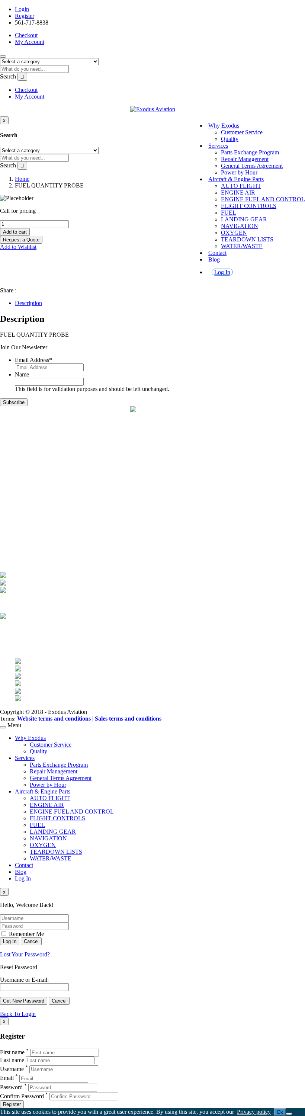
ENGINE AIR (238, 192)
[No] (289, 1114)
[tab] (160, 303)
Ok (280, 1112)
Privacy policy (254, 1112)
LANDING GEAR (244, 219)
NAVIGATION (239, 226)
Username (12, 1069)
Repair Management (245, 159)
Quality (229, 139)
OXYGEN (234, 233)
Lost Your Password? (25, 954)
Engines (24, 484)
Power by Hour (239, 172)
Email (7, 1078)
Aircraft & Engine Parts (236, 179)
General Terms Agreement (252, 166)
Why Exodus (223, 125)
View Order (29, 540)
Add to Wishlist (18, 247)
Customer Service (242, 132)
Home (22, 179)
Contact (217, 253)
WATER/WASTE (242, 246)
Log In (222, 272)
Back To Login (18, 1014)
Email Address (33, 360)
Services (218, 145)
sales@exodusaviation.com (46, 442)
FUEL (228, 212)
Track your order (34, 546)
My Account (29, 42)
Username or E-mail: (24, 979)
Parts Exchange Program (250, 152)
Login (22, 9)
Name (22, 374)
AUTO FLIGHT (241, 186)
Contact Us (28, 497)
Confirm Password (22, 1096)
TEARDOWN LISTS (247, 239)
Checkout (26, 35)
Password (11, 1087)
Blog (214, 259)
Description (28, 303)
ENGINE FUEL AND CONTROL (263, 199)
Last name (12, 1060)
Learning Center (34, 504)
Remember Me (25, 934)
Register (24, 16)
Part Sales (26, 477)
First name (12, 1052)
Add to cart (15, 232)
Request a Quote (21, 240)
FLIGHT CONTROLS (248, 206)
